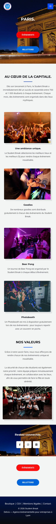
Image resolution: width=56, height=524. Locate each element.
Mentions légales (32, 503)
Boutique (9, 503)
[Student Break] (7, 6)
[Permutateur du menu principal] (50, 6)
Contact (47, 503)
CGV (19, 503)
